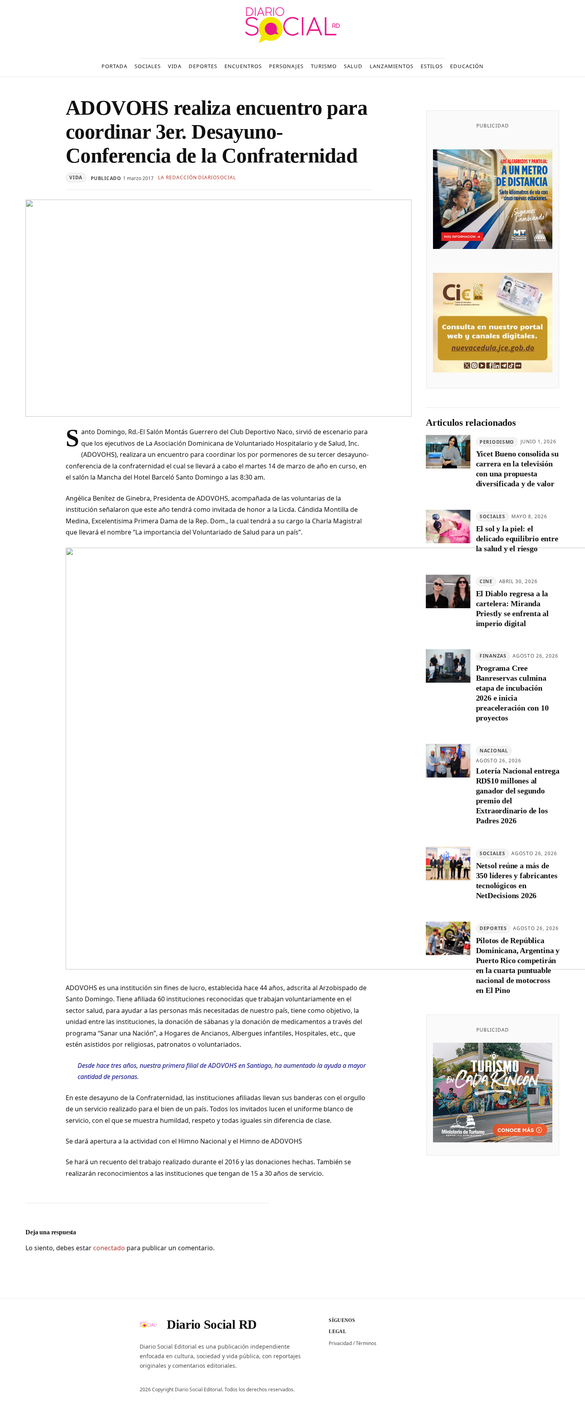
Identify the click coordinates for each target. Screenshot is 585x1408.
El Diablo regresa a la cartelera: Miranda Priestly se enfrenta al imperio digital (512, 608)
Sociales (492, 516)
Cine (486, 581)
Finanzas (493, 656)
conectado (109, 1248)
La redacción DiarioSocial (197, 177)
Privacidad (340, 1343)
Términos (366, 1343)
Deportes (493, 928)
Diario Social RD (212, 1324)
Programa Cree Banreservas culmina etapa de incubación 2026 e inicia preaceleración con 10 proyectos (512, 693)
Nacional (494, 751)
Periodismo (497, 442)
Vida (75, 177)
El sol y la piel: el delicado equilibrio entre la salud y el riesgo (517, 539)
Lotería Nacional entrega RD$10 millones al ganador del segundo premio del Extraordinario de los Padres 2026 (518, 796)
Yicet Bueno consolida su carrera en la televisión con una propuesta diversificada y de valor (517, 469)
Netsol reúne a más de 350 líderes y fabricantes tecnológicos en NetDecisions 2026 (517, 881)
